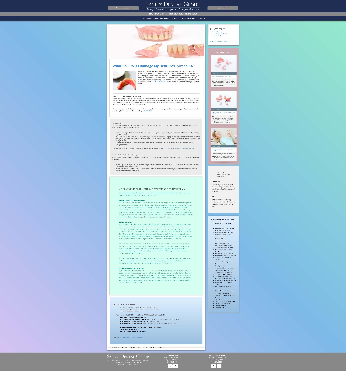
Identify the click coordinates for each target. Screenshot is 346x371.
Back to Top (121, 364)
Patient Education (187, 18)
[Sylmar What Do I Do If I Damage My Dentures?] (156, 41)
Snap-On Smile (216, 36)
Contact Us (201, 18)
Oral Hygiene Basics (221, 266)
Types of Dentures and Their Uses (221, 76)
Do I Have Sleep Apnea (221, 241)
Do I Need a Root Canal (222, 243)
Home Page (154, 309)
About (149, 18)
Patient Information (161, 18)
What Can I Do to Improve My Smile (225, 280)
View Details (159, 327)
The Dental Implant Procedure (224, 274)
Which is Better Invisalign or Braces (225, 291)
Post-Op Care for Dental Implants (225, 268)
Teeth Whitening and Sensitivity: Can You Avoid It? (223, 149)
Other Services (219, 299)
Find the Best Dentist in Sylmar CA (225, 301)
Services (174, 18)
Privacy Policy (129, 364)
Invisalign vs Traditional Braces (224, 253)
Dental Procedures (220, 305)
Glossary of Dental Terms (148, 307)
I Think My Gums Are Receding (224, 247)
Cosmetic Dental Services (222, 303)
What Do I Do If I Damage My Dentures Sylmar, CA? (153, 66)
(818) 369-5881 (160, 82)
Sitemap (136, 364)
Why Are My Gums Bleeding (223, 293)
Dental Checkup (217, 32)
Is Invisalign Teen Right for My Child (225, 255)
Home (143, 18)
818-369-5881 (147, 111)
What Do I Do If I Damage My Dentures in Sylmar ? (179, 148)
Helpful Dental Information (223, 223)
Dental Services (219, 307)
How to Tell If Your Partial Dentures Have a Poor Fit (223, 112)
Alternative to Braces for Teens (224, 233)
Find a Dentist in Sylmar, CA (221, 42)
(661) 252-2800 (216, 362)
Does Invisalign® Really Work (223, 245)
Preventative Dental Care (220, 34)
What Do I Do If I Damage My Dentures (132, 337)
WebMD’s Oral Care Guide (132, 311)
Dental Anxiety (219, 239)
